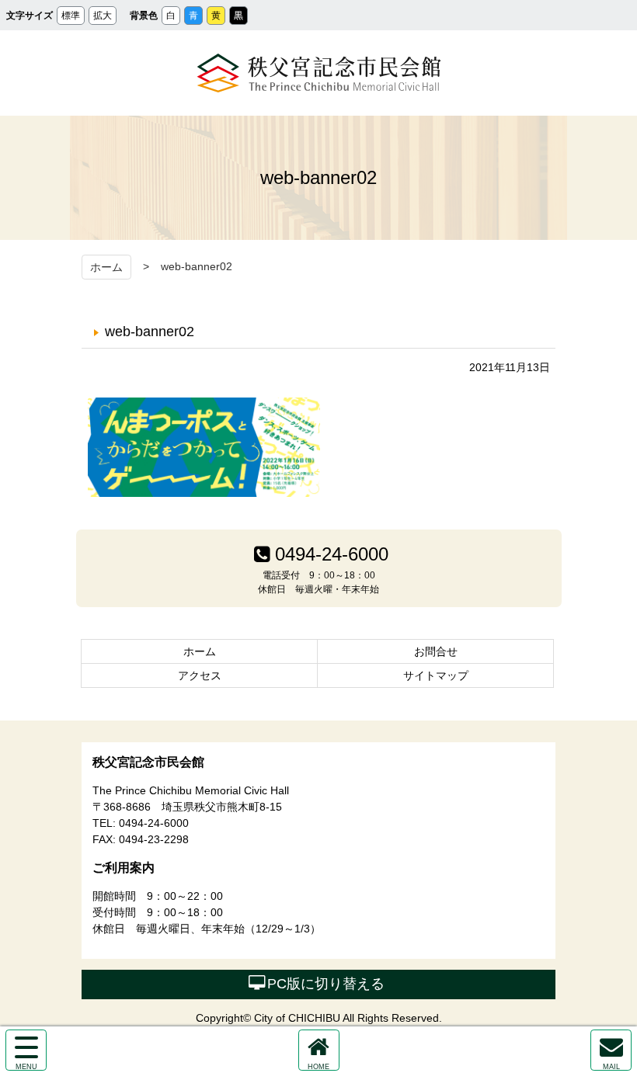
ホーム (106, 267)
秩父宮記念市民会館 (319, 73)
